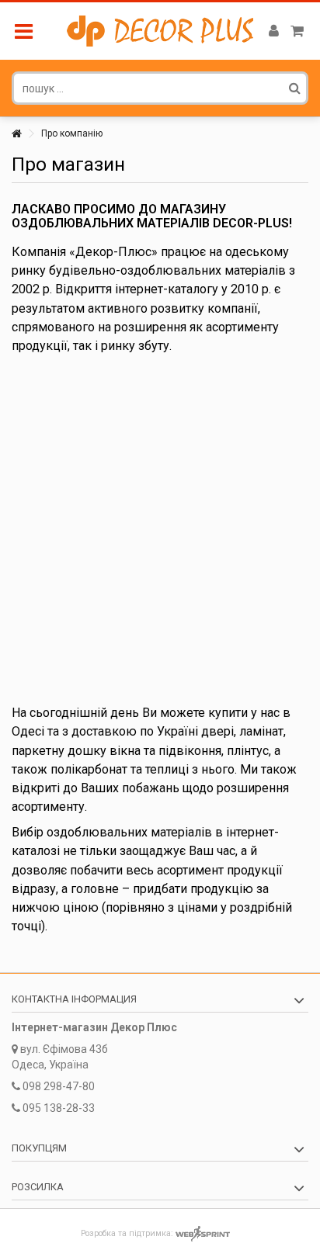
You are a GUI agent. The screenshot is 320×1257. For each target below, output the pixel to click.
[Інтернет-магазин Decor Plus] (160, 31)
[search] (294, 87)
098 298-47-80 (59, 1086)
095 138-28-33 (59, 1108)
